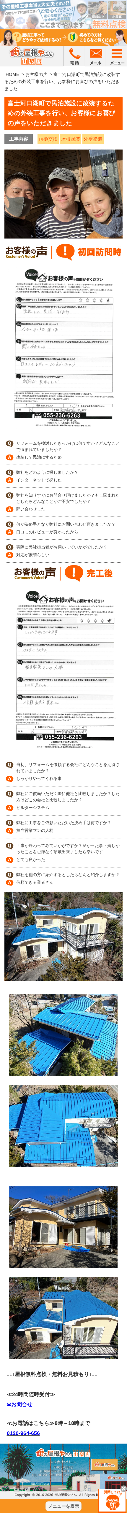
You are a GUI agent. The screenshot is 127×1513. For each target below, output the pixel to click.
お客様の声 (36, 74)
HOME (12, 74)
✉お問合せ (19, 1404)
